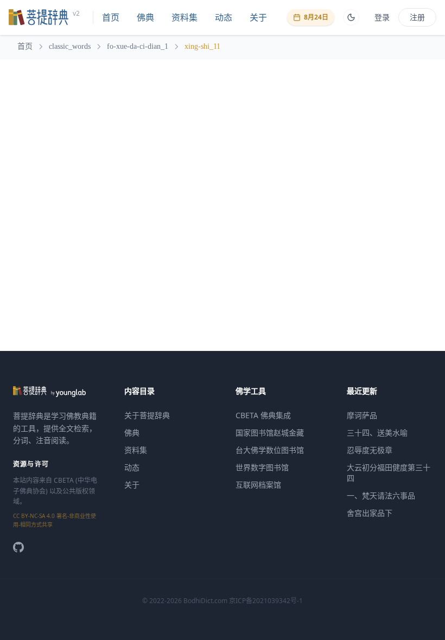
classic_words (70, 46)
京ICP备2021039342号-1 (266, 600)
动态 (223, 17)
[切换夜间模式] (351, 17)
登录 (382, 17)
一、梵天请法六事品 (381, 495)
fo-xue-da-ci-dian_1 (137, 46)
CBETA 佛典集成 (263, 415)
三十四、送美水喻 (377, 432)
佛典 (145, 17)
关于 (258, 17)
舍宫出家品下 (369, 513)
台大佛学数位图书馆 (270, 450)
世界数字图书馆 (262, 467)
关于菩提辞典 (147, 415)
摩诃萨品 (362, 415)
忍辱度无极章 (369, 450)
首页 (110, 17)
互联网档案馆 (258, 484)
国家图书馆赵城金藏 (270, 432)
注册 (417, 17)
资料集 (184, 17)
